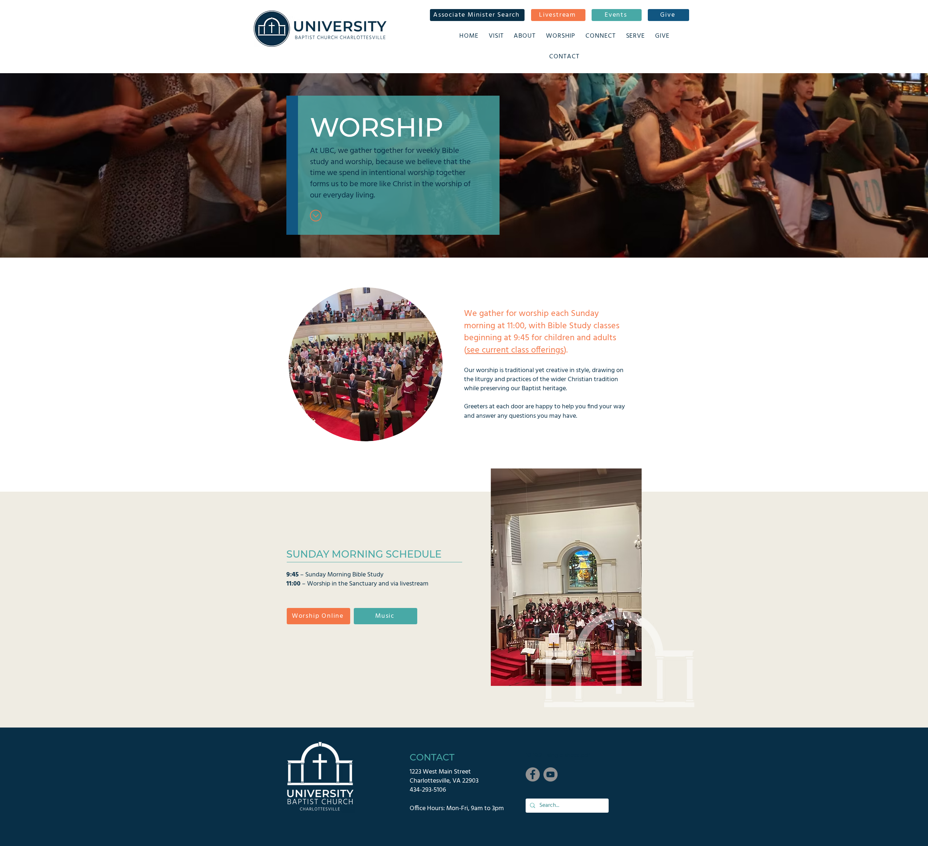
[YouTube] (550, 774)
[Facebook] (533, 774)
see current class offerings (515, 350)
